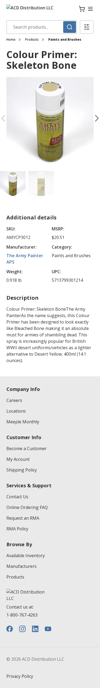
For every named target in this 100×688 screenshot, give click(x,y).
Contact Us (17, 497)
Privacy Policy (19, 676)
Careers (14, 400)
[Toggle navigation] (90, 9)
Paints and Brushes (64, 39)
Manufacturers (21, 566)
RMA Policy (17, 529)
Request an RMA (22, 518)
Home (10, 39)
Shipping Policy (21, 470)
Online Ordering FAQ (27, 507)
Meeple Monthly (22, 422)
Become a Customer (26, 448)
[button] (87, 27)
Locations (16, 411)
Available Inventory (25, 555)
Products (32, 39)
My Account (18, 459)
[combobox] (41, 27)
